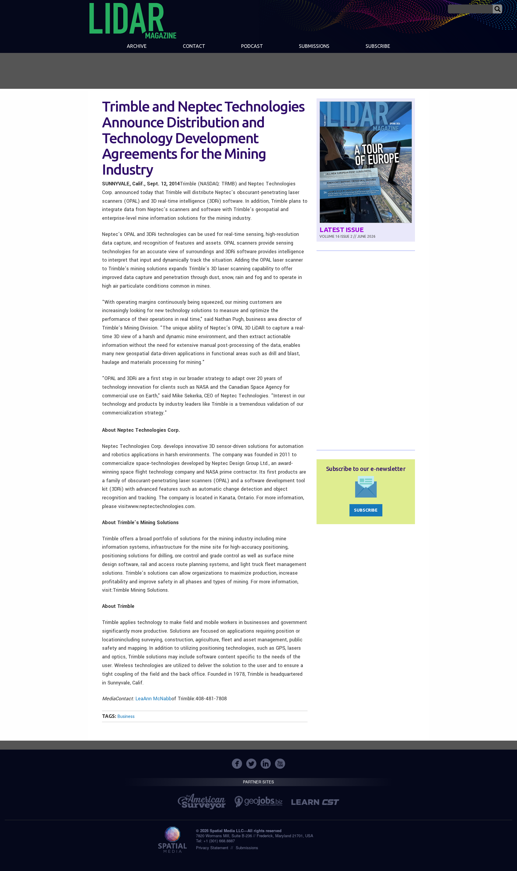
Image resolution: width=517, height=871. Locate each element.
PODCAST (252, 46)
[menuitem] (137, 46)
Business (126, 716)
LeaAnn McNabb (153, 698)
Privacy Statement (212, 847)
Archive (137, 46)
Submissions (247, 847)
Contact (194, 46)
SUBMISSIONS (314, 46)
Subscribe (378, 46)
